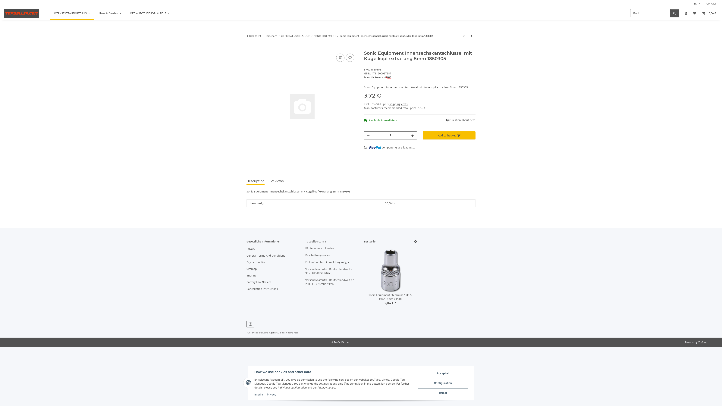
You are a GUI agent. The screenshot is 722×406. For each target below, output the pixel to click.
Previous (373, 278)
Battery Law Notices (258, 282)
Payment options (257, 262)
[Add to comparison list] (340, 58)
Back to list (255, 36)
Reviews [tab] (277, 181)
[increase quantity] (412, 135)
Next (407, 278)
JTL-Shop (702, 342)
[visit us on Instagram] (250, 324)
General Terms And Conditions (265, 255)
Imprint (258, 394)
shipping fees (291, 332)
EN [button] (695, 3)
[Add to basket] (249, 48)
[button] (686, 13)
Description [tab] (255, 181)
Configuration (443, 383)
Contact (711, 3)
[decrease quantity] (368, 135)
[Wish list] (694, 13)
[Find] (674, 13)
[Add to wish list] (350, 58)
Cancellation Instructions (262, 289)
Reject (443, 392)
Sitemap (251, 269)
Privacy (271, 394)
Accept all (443, 373)
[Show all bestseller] (415, 241)
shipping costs (398, 104)
